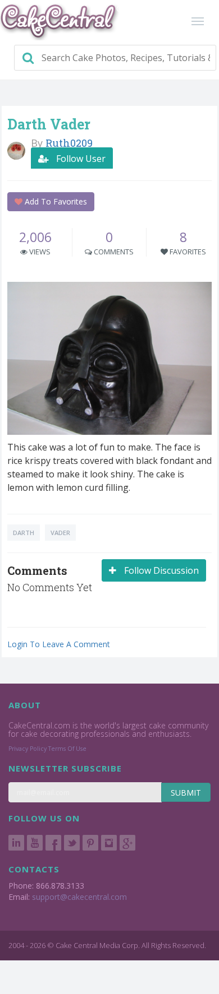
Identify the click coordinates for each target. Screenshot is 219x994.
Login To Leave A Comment (58, 644)
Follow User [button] (80, 158)
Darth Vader (48, 124)
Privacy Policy (27, 749)
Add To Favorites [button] (54, 201)
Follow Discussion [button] (160, 570)
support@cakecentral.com (79, 896)
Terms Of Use (67, 749)
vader (60, 532)
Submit (186, 792)
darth (23, 532)
